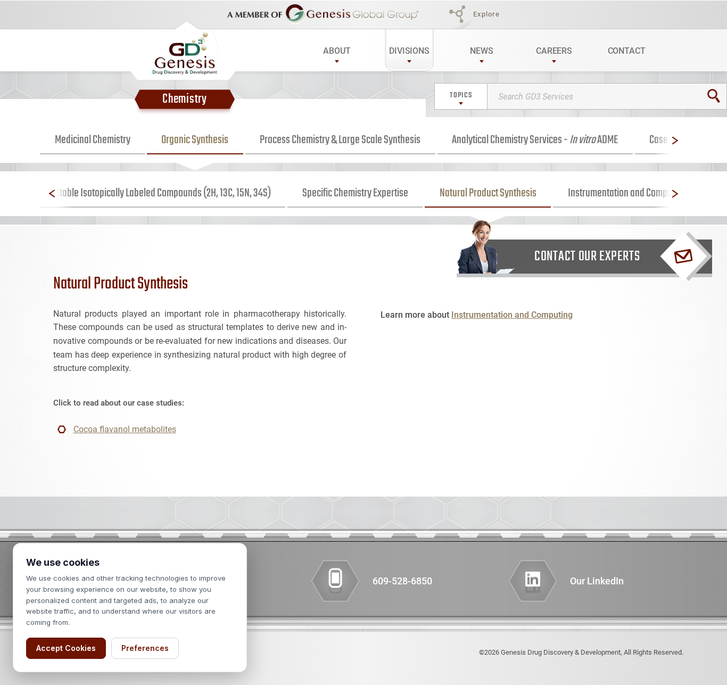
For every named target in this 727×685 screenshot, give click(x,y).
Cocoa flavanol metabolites (124, 429)
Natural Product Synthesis (488, 193)
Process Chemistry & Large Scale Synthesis (340, 140)
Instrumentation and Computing (627, 193)
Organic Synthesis (194, 140)
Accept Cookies (66, 648)
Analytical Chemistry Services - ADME (535, 140)
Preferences (145, 648)
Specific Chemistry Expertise (355, 193)
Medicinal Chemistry (92, 140)
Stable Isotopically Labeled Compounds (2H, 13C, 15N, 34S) (163, 193)
